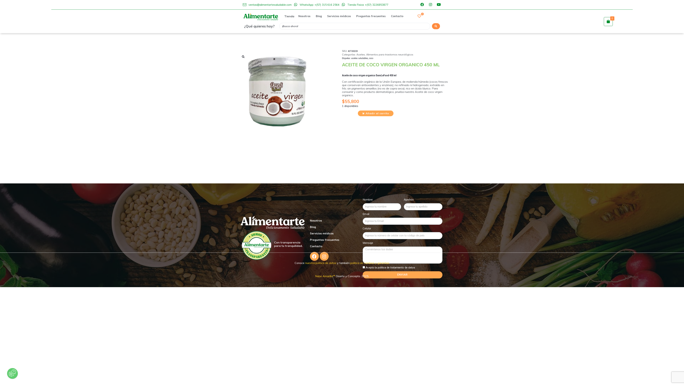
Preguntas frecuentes (324, 240)
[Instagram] (430, 4)
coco (371, 58)
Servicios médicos (322, 233)
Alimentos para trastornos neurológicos (389, 54)
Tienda (289, 16)
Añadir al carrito (377, 113)
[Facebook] (422, 4)
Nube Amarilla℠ (325, 276)
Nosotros (316, 220)
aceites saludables (359, 58)
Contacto (316, 246)
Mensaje (368, 243)
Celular (367, 228)
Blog (313, 227)
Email (366, 214)
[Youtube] (439, 4)
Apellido (409, 199)
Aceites (360, 54)
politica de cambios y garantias (369, 263)
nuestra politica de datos (320, 263)
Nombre (368, 199)
